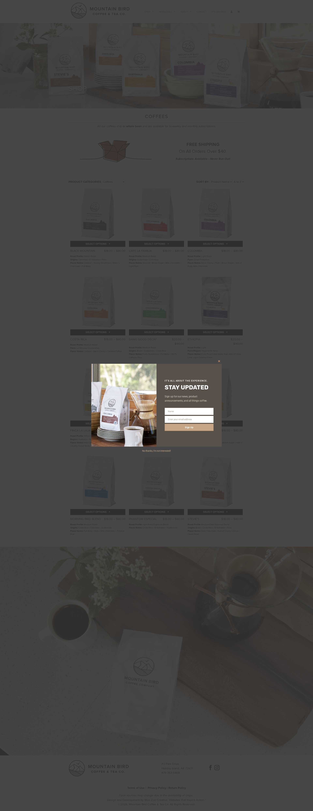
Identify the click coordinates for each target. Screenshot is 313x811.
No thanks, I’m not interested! (156, 451)
